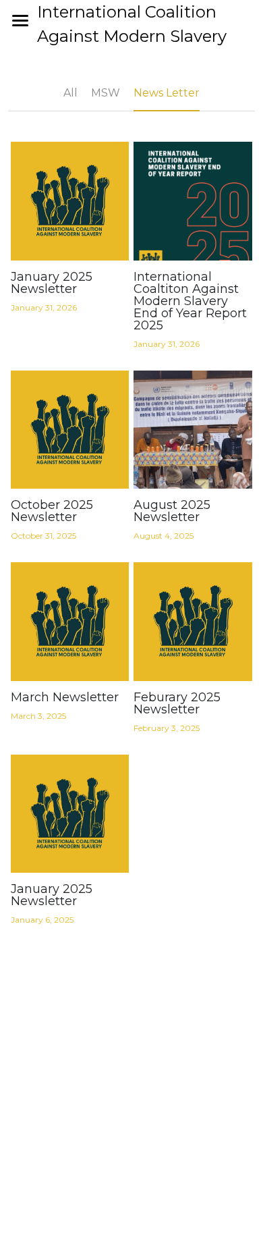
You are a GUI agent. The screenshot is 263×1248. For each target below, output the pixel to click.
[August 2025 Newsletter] (193, 430)
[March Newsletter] (70, 621)
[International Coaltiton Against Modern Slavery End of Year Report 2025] (193, 201)
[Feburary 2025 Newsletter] (193, 621)
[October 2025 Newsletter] (70, 430)
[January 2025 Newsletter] (70, 201)
